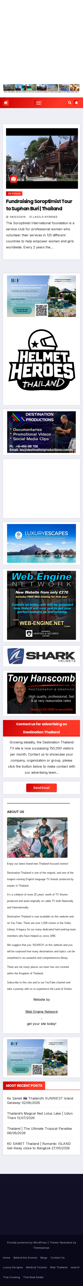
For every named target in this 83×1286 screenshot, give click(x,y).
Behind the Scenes (25, 1257)
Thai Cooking (11, 1277)
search (75, 1267)
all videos (14, 193)
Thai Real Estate (33, 1277)
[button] (69, 103)
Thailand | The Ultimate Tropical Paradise (39, 1129)
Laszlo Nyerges (45, 216)
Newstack (66, 1242)
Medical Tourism (36, 1267)
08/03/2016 (18, 216)
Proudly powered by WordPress (27, 1242)
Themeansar (41, 1247)
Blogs (43, 1257)
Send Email (41, 787)
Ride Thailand (58, 1267)
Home (6, 1257)
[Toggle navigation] (38, 103)
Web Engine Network (41, 1012)
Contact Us (58, 1257)
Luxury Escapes (13, 1267)
